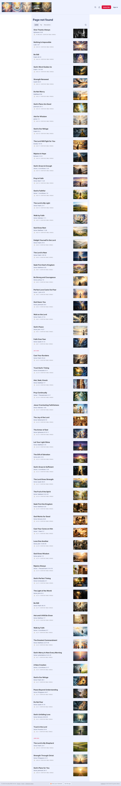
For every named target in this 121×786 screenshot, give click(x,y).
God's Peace (39, 327)
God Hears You (40, 302)
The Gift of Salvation (42, 455)
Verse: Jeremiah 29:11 (40, 770)
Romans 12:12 (38, 156)
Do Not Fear (38, 702)
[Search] (95, 7)
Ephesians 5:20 (38, 32)
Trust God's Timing (41, 368)
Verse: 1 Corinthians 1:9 (41, 193)
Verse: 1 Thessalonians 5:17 (42, 395)
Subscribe (106, 7)
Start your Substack (57, 783)
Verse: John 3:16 (38, 457)
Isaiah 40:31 (37, 82)
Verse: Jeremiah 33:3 (40, 304)
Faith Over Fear (40, 339)
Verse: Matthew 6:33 (40, 267)
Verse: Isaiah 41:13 (39, 342)
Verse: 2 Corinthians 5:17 (41, 667)
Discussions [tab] (47, 25)
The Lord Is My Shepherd (44, 743)
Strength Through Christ (44, 756)
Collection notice (29, 783)
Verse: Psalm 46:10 (39, 605)
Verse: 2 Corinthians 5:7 (41, 630)
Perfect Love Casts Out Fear (45, 290)
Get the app (67, 783)
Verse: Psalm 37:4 (39, 243)
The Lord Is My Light (42, 203)
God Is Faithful (39, 191)
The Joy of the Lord (41, 417)
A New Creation (40, 665)
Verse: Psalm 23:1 (39, 745)
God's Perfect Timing (42, 578)
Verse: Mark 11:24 (39, 181)
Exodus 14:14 (38, 144)
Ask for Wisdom (40, 116)
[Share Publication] (99, 7)
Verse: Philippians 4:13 (40, 758)
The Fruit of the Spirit (42, 492)
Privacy (19, 783)
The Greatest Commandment (45, 640)
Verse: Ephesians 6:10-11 (41, 432)
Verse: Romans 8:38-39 (41, 717)
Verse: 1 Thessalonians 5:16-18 (43, 568)
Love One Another (41, 541)
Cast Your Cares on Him (43, 529)
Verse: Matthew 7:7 (39, 383)
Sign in (115, 7)
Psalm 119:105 (38, 69)
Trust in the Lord (40, 727)
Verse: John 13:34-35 (40, 544)
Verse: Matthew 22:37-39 (41, 643)
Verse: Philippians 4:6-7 (41, 692)
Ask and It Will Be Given (43, 615)
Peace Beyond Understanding (46, 690)
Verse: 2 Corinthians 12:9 (41, 168)
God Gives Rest (40, 228)
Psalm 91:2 (37, 131)
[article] (60, 33)
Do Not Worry (39, 92)
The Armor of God (41, 430)
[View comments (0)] (47, 37)
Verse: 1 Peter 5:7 (39, 531)
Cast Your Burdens (41, 356)
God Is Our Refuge (41, 129)
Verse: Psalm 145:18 (40, 255)
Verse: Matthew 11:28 (40, 230)
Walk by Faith (39, 215)
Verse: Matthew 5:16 (40, 445)
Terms (22, 783)
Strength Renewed (41, 79)
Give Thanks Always (42, 30)
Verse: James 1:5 (39, 556)
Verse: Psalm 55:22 (39, 358)
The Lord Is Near (40, 253)
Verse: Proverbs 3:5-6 (40, 729)
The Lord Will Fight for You (44, 141)
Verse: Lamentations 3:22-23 (42, 655)
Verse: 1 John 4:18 (39, 292)
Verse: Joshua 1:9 (39, 280)
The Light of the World (43, 591)
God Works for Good (42, 516)
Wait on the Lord (40, 314)
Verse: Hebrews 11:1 (40, 218)
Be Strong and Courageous (45, 277)
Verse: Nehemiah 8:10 (40, 420)
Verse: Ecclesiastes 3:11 (41, 370)
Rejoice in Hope (40, 154)
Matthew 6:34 (38, 94)
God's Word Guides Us (43, 67)
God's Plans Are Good (42, 104)
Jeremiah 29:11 (38, 106)
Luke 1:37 (37, 45)
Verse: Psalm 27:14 (39, 317)
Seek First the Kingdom (43, 504)
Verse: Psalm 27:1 (39, 205)
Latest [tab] (36, 25)
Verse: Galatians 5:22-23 (41, 494)
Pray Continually (40, 393)
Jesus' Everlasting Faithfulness (46, 405)
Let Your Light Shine (42, 442)
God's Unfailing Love (42, 714)
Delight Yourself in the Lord (45, 240)
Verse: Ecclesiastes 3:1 (40, 581)
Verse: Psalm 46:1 (39, 680)
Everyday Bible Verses (49, 34)
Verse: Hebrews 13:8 (40, 407)
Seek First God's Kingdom (44, 265)
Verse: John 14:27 (39, 329)
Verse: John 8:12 (38, 593)
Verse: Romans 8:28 (40, 519)
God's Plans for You (41, 768)
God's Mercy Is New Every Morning (48, 653)
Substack (103, 783)
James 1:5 (37, 119)
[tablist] (43, 25)
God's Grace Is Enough (43, 166)
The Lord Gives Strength (44, 479)
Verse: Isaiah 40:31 (39, 482)
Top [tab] (41, 25)
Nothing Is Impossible (42, 42)
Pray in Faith (39, 178)
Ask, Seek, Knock (41, 380)
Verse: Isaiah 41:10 (39, 704)
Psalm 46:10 (37, 57)
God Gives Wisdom (41, 554)
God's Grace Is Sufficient (44, 467)
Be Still (36, 55)
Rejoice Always (40, 566)
